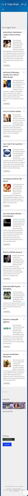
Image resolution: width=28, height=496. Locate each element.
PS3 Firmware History (17, 488)
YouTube (17, 8)
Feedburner (11, 8)
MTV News (22, 303)
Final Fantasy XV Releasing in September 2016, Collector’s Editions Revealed (11, 75)
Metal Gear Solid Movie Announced (12, 252)
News (11, 488)
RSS (19, 8)
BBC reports (18, 219)
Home (8, 488)
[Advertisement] (14, 19)
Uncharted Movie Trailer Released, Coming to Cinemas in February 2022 (12, 34)
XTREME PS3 (8, 441)
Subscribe (7, 444)
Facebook (9, 8)
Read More (6, 65)
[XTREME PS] (14, 3)
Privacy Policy (16, 491)
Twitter (15, 8)
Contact (11, 491)
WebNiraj (17, 486)
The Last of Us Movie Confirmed (12, 111)
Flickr (13, 8)
